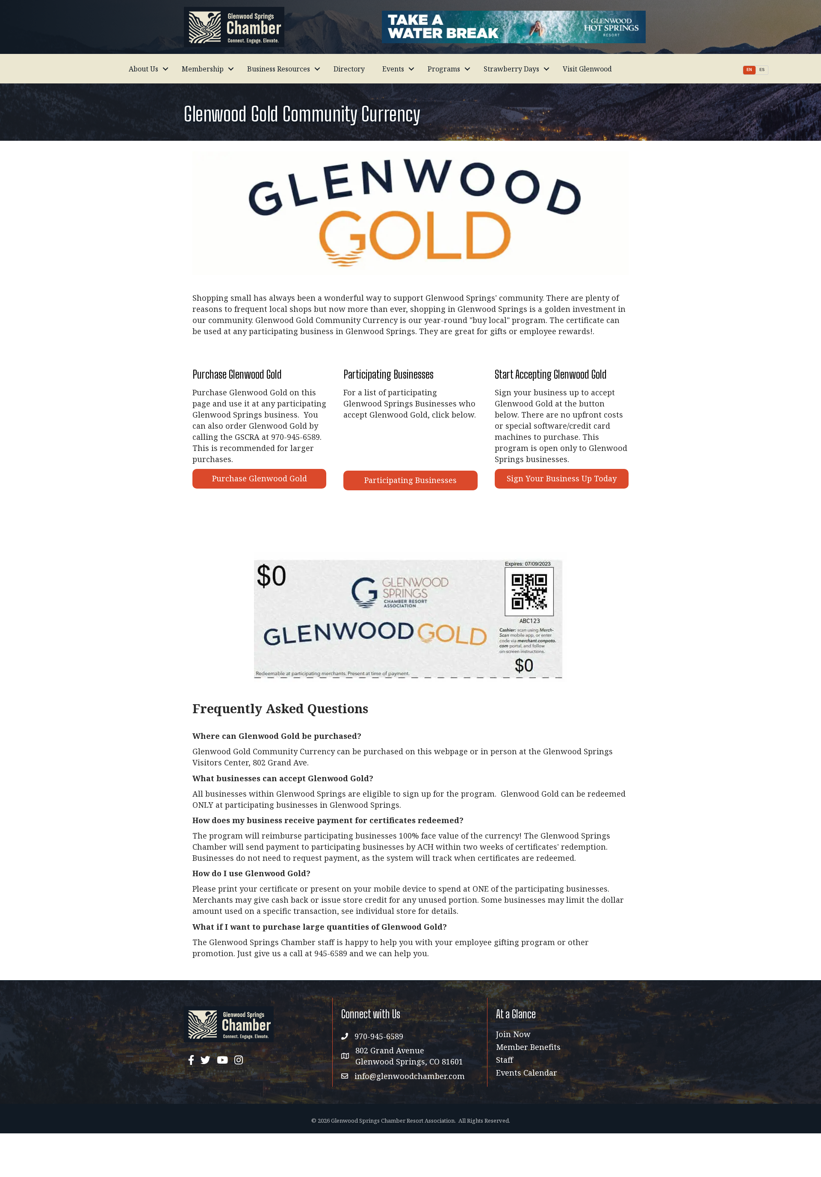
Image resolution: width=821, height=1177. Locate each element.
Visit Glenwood (587, 69)
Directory (349, 69)
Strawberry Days (511, 69)
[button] (259, 479)
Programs (444, 69)
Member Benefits (528, 1047)
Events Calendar (526, 1072)
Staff (504, 1060)
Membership (203, 69)
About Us (143, 69)
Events (393, 69)
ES (762, 70)
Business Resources (278, 69)
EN (749, 70)
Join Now (513, 1034)
